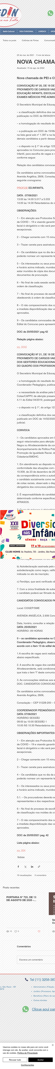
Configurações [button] (27, 1065)
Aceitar (41, 1059)
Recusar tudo (15, 1059)
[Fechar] (51, 1046)
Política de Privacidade (27, 1052)
